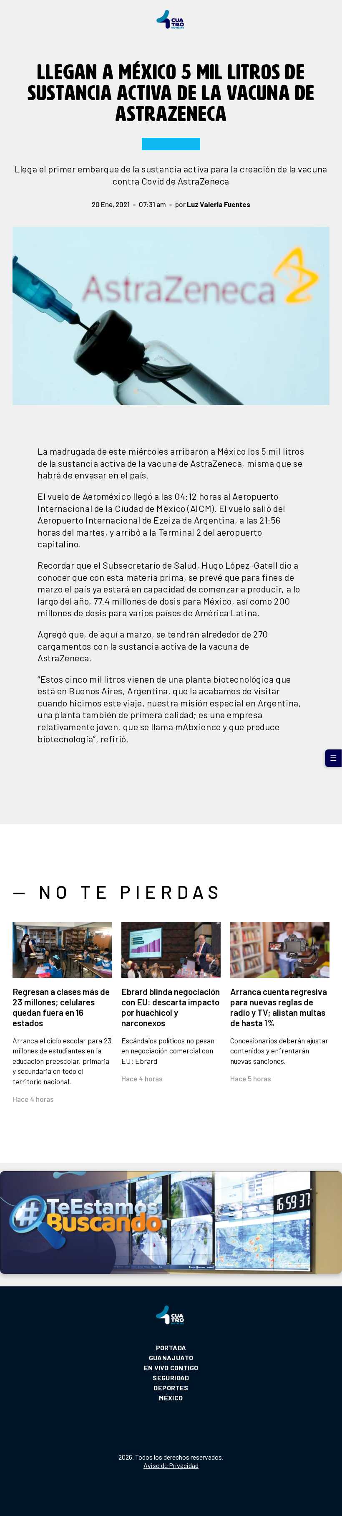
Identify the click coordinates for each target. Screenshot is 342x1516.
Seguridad (171, 1378)
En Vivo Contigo (171, 1368)
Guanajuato (171, 1358)
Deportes (170, 1388)
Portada (171, 1347)
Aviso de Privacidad (171, 1465)
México (171, 1398)
